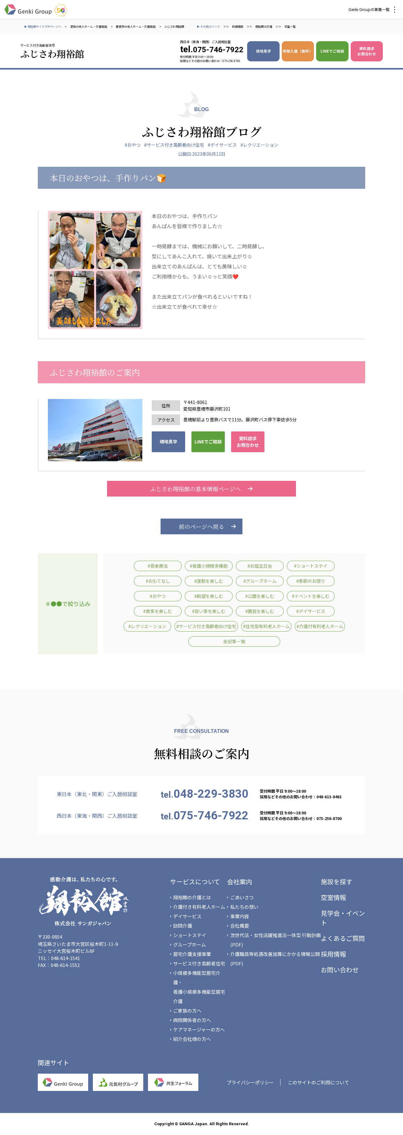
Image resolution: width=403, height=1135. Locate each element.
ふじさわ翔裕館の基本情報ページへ (195, 489)
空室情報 (333, 897)
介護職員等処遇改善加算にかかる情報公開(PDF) (275, 959)
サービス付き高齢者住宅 (199, 963)
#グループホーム (259, 581)
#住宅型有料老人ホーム (266, 626)
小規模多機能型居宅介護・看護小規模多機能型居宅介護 (199, 986)
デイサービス (187, 916)
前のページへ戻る (201, 526)
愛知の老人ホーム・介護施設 (89, 27)
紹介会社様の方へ (192, 1039)
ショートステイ (189, 935)
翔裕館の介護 (263, 27)
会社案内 (239, 881)
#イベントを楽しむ (311, 596)
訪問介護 (182, 925)
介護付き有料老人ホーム (199, 906)
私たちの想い (244, 906)
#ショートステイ (310, 566)
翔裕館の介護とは (192, 897)
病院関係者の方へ (192, 1020)
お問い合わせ (340, 969)
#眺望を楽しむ (208, 596)
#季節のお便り (310, 581)
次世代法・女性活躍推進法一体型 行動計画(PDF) (275, 940)
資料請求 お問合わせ (366, 51)
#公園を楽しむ (259, 596)
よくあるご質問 (343, 938)
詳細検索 (237, 27)
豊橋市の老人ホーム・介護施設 (136, 27)
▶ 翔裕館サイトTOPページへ (42, 27)
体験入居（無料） (298, 50)
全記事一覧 (234, 641)
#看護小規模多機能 (209, 566)
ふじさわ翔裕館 (174, 27)
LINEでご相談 (332, 50)
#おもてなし (158, 581)
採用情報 (333, 953)
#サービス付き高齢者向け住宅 (174, 145)
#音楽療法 (158, 566)
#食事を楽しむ (157, 611)
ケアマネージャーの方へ (199, 1029)
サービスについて (195, 881)
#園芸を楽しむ (259, 611)
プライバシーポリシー (250, 1082)
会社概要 (239, 925)
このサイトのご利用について (318, 1082)
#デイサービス (222, 145)
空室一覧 (290, 27)
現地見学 (263, 50)
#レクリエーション (259, 145)
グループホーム (189, 944)
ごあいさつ (242, 897)
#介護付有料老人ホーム (320, 626)
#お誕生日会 (259, 566)
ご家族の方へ (187, 1010)
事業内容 (239, 916)
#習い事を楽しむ (208, 611)
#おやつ (132, 145)
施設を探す (336, 881)
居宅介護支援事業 (192, 954)
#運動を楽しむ (208, 581)
